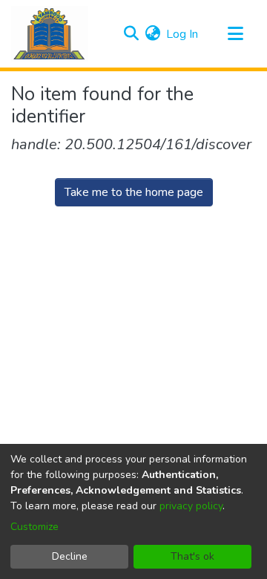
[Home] (49, 34)
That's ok (192, 556)
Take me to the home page (134, 192)
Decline (70, 556)
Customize (34, 527)
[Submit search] (131, 34)
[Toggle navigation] (235, 34)
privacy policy (190, 506)
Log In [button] (183, 34)
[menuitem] (152, 34)
